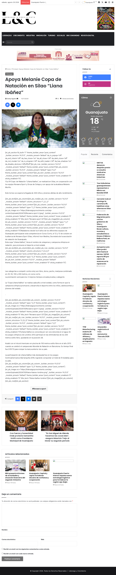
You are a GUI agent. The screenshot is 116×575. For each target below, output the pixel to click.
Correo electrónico (8, 539)
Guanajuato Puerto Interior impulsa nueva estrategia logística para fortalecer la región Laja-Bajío (65, 2)
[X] (13, 105)
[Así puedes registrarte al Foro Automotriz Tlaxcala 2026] (104, 321)
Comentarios (107, 154)
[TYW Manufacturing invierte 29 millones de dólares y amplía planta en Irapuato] (89, 321)
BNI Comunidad (72, 35)
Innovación (41, 35)
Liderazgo (7, 35)
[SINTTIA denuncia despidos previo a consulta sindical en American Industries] (89, 166)
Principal (15, 69)
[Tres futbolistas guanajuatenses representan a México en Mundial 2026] (89, 186)
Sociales (61, 35)
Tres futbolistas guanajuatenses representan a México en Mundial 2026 (103, 188)
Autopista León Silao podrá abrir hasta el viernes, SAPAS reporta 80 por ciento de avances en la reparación (103, 255)
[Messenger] (18, 105)
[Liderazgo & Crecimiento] (19, 17)
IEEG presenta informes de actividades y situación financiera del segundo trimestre (15, 476)
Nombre (4, 530)
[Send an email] (17, 98)
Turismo (51, 35)
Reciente (94, 154)
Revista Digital (87, 35)
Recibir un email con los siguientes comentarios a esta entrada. (27, 549)
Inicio (9, 69)
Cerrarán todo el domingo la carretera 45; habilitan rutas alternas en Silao (104, 204)
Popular (84, 154)
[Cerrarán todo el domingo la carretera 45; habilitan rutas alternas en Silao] (89, 202)
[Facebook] (7, 105)
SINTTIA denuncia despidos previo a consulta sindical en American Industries (103, 170)
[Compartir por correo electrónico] (34, 399)
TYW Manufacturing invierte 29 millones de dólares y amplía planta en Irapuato (89, 334)
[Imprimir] (39, 399)
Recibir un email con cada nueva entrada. (19, 554)
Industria (30, 35)
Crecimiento (19, 35)
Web (42, 539)
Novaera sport (39, 389)
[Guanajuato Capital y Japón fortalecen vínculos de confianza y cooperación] (39, 465)
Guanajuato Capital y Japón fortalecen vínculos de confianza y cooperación (39, 476)
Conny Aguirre (11, 98)
